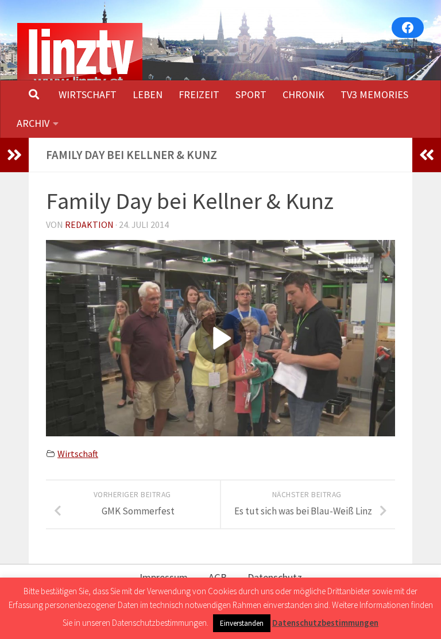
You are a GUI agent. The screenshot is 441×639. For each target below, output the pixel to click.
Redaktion (89, 224)
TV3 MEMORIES (374, 94)
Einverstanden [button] (242, 623)
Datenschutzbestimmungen (325, 622)
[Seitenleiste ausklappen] (14, 155)
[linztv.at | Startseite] (79, 57)
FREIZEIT (199, 94)
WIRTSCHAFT (88, 94)
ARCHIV (33, 123)
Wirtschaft (77, 453)
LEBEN (148, 94)
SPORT (250, 94)
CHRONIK (303, 94)
